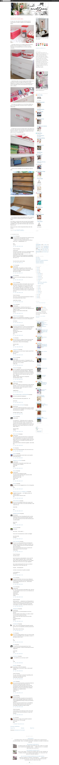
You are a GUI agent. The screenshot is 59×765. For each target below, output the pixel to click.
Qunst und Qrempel (40, 395)
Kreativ (18, 230)
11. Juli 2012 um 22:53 (18, 606)
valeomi (14, 681)
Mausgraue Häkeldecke (40, 261)
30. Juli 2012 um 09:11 (18, 678)
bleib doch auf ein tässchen (42, 126)
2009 (38, 297)
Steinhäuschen (15, 608)
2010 (38, 296)
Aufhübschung (43, 411)
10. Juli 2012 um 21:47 (18, 322)
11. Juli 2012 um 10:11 (18, 468)
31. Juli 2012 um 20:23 (18, 714)
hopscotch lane (40, 207)
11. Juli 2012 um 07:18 (18, 402)
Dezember (40, 273)
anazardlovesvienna (40, 109)
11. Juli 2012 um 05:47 (18, 379)
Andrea (14, 577)
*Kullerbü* (39, 367)
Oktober (39, 276)
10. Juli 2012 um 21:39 (18, 292)
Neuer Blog (38, 257)
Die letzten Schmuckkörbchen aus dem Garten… (33, 756)
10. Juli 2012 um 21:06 (18, 246)
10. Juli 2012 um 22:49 (18, 346)
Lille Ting (38, 185)
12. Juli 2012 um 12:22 (18, 621)
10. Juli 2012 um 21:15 (18, 262)
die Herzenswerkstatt (16, 325)
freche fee (39, 364)
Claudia (14, 586)
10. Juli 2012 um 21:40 (18, 301)
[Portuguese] (39, 45)
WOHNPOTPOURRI (16, 513)
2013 (38, 270)
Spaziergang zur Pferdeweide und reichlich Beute (44, 383)
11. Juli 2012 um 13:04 (18, 524)
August (39, 279)
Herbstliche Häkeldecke (40, 262)
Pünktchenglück (40, 178)
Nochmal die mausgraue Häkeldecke (42, 260)
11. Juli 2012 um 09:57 (18, 457)
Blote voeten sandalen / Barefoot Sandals (44, 405)
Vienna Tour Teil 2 (44, 418)
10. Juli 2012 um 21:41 (18, 313)
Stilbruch (38, 350)
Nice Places (45, 249)
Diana (14, 644)
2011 (38, 294)
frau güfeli (39, 410)
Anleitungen (38, 244)
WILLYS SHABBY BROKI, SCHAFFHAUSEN (20, 394)
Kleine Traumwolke (16, 541)
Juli (38, 280)
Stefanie (14, 416)
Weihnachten (45, 250)
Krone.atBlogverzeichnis (39, 431)
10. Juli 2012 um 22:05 (18, 335)
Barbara (14, 304)
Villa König (39, 374)
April (39, 288)
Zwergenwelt (15, 367)
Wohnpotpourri (39, 154)
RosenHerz (15, 665)
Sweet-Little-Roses (16, 500)
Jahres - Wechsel (44, 351)
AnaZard (44, 307)
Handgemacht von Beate (17, 460)
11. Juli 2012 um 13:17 (18, 538)
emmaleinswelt (15, 623)
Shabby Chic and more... (41, 161)
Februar (39, 291)
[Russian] (37, 45)
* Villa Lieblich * (40, 221)
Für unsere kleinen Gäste (33, 750)
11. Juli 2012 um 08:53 (18, 445)
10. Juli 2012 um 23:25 (18, 365)
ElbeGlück (39, 388)
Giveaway (43, 248)
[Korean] (43, 45)
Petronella (14, 527)
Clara (14, 633)
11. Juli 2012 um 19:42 (18, 584)
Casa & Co (43, 396)
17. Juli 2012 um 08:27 (18, 653)
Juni (39, 285)
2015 (38, 267)
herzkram (14, 483)
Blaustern (14, 357)
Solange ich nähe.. (40, 417)
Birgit (14, 275)
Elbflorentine (39, 357)
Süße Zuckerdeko (41, 283)
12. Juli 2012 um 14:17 (18, 630)
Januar (39, 292)
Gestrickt (39, 248)
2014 (38, 269)
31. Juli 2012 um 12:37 (18, 692)
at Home (15, 230)
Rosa (14, 717)
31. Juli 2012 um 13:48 (18, 706)
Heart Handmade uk (40, 135)
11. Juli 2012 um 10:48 (18, 498)
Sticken (40, 250)
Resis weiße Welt (40, 111)
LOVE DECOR (39, 336)
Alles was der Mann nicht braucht (18, 404)
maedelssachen (15, 349)
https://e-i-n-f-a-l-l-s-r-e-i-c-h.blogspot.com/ (20, 491)
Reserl (14, 265)
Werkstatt (22, 230)
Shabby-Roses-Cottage (41, 171)
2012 (38, 272)
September (40, 277)
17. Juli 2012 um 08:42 (18, 662)
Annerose (14, 453)
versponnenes (15, 656)
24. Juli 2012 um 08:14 (18, 670)
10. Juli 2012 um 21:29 (18, 279)
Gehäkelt (46, 247)
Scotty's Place (39, 133)
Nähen (39, 249)
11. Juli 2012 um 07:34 (18, 431)
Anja (14, 337)
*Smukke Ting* (39, 381)
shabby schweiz (15, 381)
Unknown (14, 282)
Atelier (37, 245)
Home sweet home (40, 145)
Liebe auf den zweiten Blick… (43, 282)
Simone (14, 236)
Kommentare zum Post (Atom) (19, 730)
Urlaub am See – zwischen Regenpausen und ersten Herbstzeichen (44, 324)
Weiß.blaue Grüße (44, 368)
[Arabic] (45, 45)
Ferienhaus (38, 247)
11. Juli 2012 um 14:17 (18, 551)
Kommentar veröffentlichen (14, 726)
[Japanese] (41, 45)
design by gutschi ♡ (40, 321)
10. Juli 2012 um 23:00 (18, 354)
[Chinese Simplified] (47, 45)
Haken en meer (39, 200)
